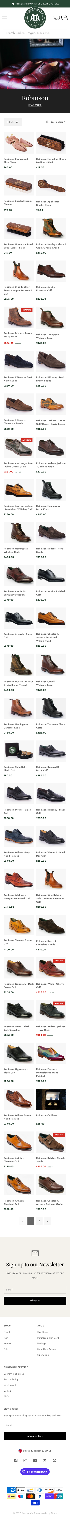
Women (8, 1343)
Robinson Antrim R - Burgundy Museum (15, 593)
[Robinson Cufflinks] (51, 1099)
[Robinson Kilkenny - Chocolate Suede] (19, 404)
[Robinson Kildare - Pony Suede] (51, 532)
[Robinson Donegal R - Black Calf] (51, 751)
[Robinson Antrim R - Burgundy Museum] (19, 575)
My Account (10, 1385)
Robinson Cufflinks (46, 1115)
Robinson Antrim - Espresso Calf (46, 288)
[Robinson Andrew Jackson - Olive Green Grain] (19, 447)
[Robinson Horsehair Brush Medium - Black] (51, 143)
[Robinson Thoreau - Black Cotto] (51, 708)
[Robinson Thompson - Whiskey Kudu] (51, 318)
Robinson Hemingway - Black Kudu (49, 507)
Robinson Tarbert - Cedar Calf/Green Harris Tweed (50, 422)
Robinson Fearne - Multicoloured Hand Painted (47, 1072)
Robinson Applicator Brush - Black (47, 203)
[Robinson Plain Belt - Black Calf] (19, 751)
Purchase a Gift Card (48, 1338)
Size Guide (43, 1355)
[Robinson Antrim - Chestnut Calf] (19, 1142)
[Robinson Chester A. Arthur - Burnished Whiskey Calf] (51, 618)
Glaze (54, 1513)
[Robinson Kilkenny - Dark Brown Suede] (51, 361)
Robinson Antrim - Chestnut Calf (14, 1159)
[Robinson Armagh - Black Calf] (19, 618)
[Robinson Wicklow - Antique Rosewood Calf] (19, 879)
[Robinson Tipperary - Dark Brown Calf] (19, 967)
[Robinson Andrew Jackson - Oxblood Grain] (51, 447)
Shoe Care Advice (46, 1349)
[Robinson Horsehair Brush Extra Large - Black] (19, 228)
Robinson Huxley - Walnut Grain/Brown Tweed (18, 683)
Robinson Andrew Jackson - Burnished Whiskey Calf (18, 507)
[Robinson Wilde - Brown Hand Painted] (19, 1099)
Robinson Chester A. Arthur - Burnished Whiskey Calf (48, 637)
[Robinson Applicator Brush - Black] (51, 185)
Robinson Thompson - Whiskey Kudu (48, 336)
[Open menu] (5, 17)
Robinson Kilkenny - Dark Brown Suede (50, 379)
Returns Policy (11, 1379)
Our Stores (43, 1332)
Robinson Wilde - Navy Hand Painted (16, 854)
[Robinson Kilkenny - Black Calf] (51, 793)
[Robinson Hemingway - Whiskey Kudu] (19, 532)
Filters (10, 122)
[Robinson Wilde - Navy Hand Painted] (19, 836)
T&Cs (6, 1396)
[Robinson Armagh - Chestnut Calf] (19, 1184)
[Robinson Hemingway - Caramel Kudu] (19, 708)
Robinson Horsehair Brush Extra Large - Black (18, 246)
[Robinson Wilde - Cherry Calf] (51, 967)
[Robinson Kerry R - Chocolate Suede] (51, 925)
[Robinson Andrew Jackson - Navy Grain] (51, 1010)
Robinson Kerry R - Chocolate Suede (46, 943)
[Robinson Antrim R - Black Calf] (51, 575)
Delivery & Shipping (14, 1373)
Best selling (57, 122)
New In (7, 1332)
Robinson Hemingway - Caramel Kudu (16, 726)
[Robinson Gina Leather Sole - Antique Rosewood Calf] (19, 271)
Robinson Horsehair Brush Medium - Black (51, 160)
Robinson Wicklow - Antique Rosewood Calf (17, 896)
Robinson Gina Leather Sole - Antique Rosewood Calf (18, 290)
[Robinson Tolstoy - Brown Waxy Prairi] (19, 317)
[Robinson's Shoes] (35, 18)
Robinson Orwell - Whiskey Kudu (46, 683)
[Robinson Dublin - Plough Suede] (51, 1142)
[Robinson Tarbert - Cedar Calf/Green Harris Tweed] (51, 404)
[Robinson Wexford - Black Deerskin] (51, 836)
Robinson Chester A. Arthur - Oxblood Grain (49, 1202)
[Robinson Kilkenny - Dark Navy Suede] (19, 361)
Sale (6, 1349)
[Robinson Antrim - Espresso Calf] (51, 271)
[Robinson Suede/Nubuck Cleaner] (19, 185)
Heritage (41, 1343)
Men (6, 1338)
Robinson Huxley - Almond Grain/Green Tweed (51, 246)
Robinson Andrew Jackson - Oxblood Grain (51, 465)
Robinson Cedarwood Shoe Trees (16, 160)
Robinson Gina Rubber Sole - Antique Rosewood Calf (50, 898)
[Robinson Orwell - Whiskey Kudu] (51, 665)
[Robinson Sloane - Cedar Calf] (19, 925)
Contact (7, 1391)
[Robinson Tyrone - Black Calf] (19, 793)
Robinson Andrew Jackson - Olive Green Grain (18, 465)
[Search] (64, 32)
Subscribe (35, 1300)
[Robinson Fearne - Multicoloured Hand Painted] (51, 1053)
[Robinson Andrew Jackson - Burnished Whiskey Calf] (19, 490)
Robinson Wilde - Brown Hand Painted (17, 1117)
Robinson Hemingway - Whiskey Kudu (16, 550)
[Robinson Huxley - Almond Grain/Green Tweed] (51, 228)
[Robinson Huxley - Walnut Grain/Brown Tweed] (19, 665)
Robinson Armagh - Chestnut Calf (14, 1202)
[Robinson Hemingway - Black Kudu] (51, 490)
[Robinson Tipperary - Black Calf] (19, 1053)
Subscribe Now (35, 1436)
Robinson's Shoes (31, 1513)
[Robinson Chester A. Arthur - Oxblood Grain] (51, 1184)
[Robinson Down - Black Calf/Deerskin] (19, 1010)
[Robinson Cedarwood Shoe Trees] (19, 143)
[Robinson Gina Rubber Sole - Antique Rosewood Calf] (51, 879)
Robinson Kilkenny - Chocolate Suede (15, 421)
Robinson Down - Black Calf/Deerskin (16, 1028)
